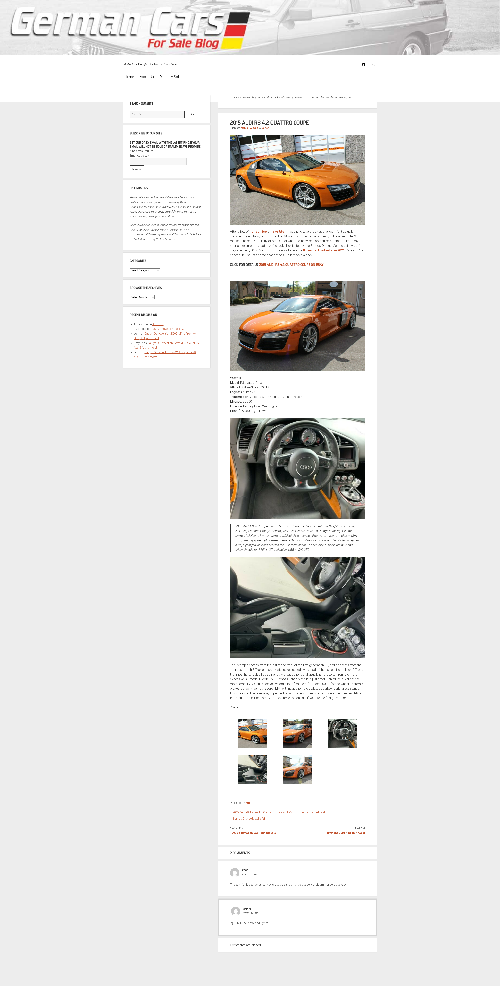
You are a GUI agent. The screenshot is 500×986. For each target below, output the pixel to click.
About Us (147, 77)
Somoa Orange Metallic (313, 812)
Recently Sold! (170, 77)
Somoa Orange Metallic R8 (249, 818)
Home (129, 77)
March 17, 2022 (249, 128)
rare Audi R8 (285, 812)
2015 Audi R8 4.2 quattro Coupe (252, 812)
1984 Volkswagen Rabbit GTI (168, 328)
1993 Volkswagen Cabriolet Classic (253, 832)
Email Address (139, 155)
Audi (248, 802)
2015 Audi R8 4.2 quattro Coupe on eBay (291, 264)
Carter (265, 128)
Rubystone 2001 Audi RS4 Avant (345, 832)
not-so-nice (258, 231)
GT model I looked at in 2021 (324, 250)
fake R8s (277, 231)
